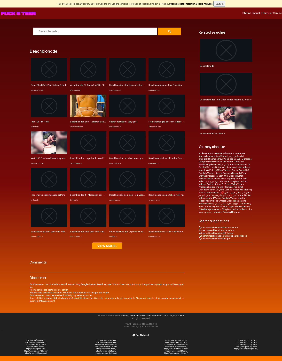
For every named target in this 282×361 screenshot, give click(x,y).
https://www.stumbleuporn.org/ (246, 349)
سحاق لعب (246, 192)
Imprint (256, 13)
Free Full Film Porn (40, 121)
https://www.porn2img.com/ (246, 342)
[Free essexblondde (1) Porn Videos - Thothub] (127, 226)
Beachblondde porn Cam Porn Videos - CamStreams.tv (57, 231)
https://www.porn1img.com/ (246, 340)
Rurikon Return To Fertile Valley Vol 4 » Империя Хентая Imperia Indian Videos (222, 155)
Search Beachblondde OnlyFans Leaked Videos (224, 235)
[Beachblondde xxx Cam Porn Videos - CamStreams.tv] (167, 226)
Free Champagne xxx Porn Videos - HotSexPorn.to (173, 121)
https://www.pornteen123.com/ (176, 349)
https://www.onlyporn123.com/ (176, 353)
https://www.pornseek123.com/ (176, 345)
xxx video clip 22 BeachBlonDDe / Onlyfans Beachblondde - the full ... (103, 85)
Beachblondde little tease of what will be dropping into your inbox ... (142, 85)
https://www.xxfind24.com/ (106, 349)
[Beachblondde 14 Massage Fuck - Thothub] (88, 190)
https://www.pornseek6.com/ (176, 347)
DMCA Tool (178, 315)
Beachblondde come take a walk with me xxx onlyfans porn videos (181, 195)
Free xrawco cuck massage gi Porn (48, 195)
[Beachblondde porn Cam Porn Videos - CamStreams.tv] (49, 226)
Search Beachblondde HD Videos (217, 233)
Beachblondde (207, 66)
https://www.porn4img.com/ (246, 347)
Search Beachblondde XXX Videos (217, 230)
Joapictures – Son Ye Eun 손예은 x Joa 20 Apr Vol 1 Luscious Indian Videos (224, 166)
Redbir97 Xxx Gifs (233, 187)
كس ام (224, 164)
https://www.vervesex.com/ (105, 340)
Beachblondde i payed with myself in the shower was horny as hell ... (103, 158)
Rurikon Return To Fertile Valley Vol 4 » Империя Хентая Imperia (221, 185)
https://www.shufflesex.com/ (36, 353)
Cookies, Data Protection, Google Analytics (191, 3)
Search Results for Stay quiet (123, 121)
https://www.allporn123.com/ (176, 351)
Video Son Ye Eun (231, 159)
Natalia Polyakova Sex (209, 164)
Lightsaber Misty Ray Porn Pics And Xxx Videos (225, 160)
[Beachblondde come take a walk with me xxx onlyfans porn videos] (167, 190)
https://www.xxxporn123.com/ (106, 347)
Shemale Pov (215, 159)
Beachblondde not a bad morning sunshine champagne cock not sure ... (143, 158)
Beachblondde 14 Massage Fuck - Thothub (91, 195)
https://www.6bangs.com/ (36, 345)
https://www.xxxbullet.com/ (106, 342)
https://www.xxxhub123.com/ (106, 345)
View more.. (107, 246)
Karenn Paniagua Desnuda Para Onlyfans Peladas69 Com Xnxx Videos (222, 174)
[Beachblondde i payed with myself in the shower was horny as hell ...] (88, 153)
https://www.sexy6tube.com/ (176, 340)
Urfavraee (239, 161)
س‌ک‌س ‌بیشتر (212, 181)
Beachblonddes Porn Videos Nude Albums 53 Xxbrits (225, 99)
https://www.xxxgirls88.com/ (106, 353)
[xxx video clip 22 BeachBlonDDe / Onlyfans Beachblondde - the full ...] (88, 80)
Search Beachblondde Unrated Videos (219, 227)
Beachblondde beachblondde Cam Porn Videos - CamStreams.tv (180, 158)
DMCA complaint (47, 301)
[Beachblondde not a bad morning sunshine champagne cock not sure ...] (127, 153)
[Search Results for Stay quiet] (127, 116)
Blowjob (236, 212)
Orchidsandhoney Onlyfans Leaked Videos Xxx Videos (225, 189)
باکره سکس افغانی (222, 203)
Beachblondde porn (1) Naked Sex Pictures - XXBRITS (96, 121)
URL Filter (167, 315)
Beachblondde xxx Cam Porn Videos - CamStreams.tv (174, 231)
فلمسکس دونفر (235, 156)
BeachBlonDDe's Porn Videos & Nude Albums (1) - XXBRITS (59, 85)
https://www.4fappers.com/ (36, 340)
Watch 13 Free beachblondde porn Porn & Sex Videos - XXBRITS (62, 158)
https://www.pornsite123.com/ (35, 351)
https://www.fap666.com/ (35, 349)
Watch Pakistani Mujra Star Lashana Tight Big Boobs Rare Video (223, 178)
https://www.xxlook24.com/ (106, 351)
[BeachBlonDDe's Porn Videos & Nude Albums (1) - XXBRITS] (49, 80)
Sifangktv (203, 159)
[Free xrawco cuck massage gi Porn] (49, 190)
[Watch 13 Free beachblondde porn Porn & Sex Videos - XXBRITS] (49, 153)
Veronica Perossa (222, 212)
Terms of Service (272, 13)
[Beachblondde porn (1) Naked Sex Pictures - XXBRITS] (88, 116)
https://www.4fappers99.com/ (36, 342)
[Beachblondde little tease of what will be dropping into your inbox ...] (127, 80)
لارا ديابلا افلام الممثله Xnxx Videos (214, 170)
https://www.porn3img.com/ (246, 345)
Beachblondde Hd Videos (212, 133)
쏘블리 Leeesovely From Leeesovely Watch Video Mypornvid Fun (225, 205)
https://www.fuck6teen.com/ (176, 342)
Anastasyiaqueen (207, 192)
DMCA (246, 13)
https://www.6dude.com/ (35, 347)
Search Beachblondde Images (215, 238)
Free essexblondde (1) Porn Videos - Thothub (131, 231)
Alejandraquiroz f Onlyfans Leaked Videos (226, 209)
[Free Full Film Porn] (49, 116)
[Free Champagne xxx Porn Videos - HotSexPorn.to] (167, 116)
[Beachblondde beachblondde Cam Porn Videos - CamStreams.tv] (167, 153)
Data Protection (154, 315)
